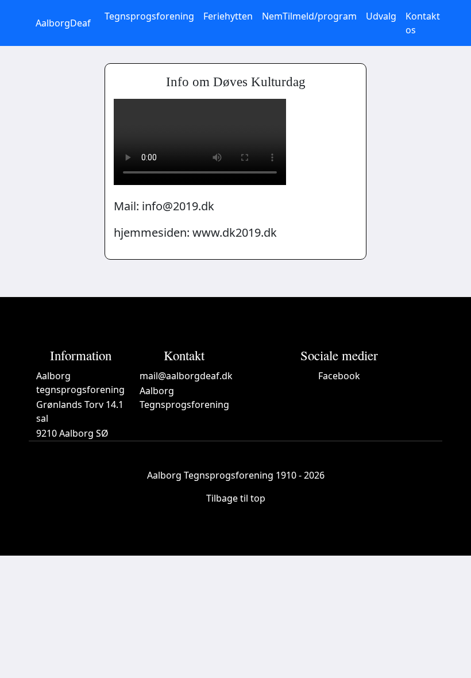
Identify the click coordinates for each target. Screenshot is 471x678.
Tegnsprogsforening (149, 16)
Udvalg (381, 16)
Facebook (339, 375)
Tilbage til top (235, 498)
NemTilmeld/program (309, 16)
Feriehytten (228, 16)
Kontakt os (423, 23)
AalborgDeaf (63, 23)
